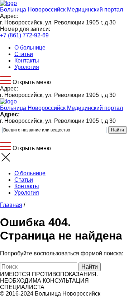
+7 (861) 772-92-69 (24, 35)
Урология (26, 67)
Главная (11, 205)
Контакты (26, 60)
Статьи (23, 54)
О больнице (30, 48)
